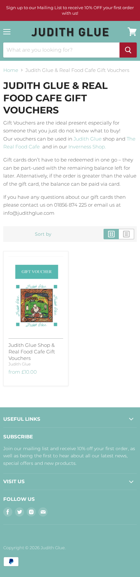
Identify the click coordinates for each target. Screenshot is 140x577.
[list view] (126, 234)
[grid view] (111, 234)
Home (10, 70)
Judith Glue (88, 139)
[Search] (128, 50)
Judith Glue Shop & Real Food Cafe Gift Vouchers (31, 351)
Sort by (43, 234)
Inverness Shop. (87, 147)
